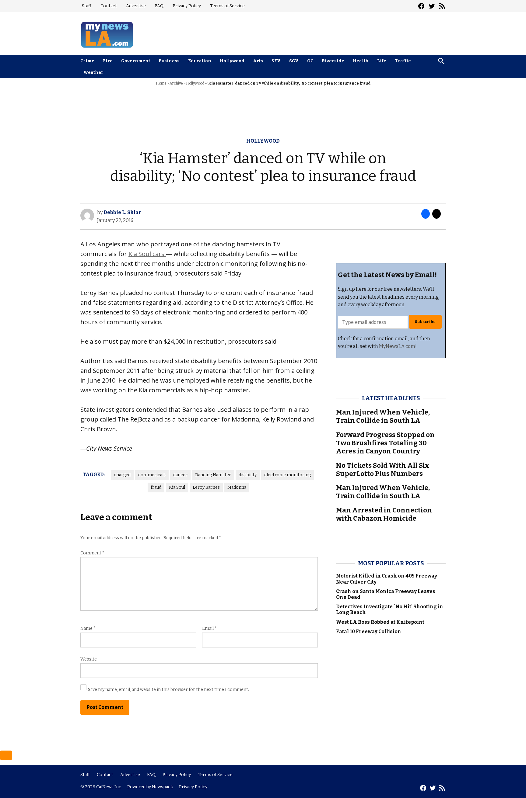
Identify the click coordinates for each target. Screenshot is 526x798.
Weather (93, 72)
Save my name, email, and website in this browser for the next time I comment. (168, 689)
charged (122, 474)
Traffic (403, 61)
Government (135, 61)
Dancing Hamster (213, 474)
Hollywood (232, 61)
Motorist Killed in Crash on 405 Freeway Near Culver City (386, 579)
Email (209, 628)
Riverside (333, 61)
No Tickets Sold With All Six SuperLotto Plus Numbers (382, 469)
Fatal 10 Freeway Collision (368, 631)
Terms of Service (227, 6)
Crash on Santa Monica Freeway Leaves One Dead (385, 594)
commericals (152, 474)
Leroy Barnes (206, 487)
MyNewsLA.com (397, 346)
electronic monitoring (287, 474)
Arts (258, 61)
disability (248, 474)
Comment (92, 553)
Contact (108, 6)
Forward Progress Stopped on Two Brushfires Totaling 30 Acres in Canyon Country (385, 443)
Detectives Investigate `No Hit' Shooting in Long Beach (389, 609)
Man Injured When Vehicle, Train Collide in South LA (383, 416)
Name (88, 628)
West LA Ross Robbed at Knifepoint (380, 622)
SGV (294, 61)
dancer (180, 474)
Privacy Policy (187, 6)
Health (361, 61)
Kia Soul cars (147, 254)
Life (381, 61)
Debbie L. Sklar (122, 212)
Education (199, 61)
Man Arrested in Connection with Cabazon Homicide (384, 514)
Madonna (236, 487)
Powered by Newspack (150, 786)
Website (88, 659)
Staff (86, 6)
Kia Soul (177, 487)
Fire (108, 61)
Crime (87, 61)
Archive (176, 83)
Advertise (136, 6)
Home (161, 83)
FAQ (159, 6)
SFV (276, 61)
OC (310, 61)
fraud (156, 487)
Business (169, 61)
